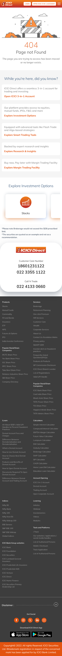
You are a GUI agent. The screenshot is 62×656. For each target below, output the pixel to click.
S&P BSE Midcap (9, 532)
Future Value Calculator (43, 436)
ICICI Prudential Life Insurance (14, 565)
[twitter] (30, 620)
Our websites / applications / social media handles (45, 537)
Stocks (5, 306)
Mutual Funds (8, 310)
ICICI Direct (6, 576)
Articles (36, 505)
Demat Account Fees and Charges (12, 434)
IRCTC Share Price (9, 355)
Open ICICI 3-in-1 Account (19, 96)
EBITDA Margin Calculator (44, 432)
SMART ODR (38, 345)
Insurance (6, 322)
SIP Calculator (39, 459)
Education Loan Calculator (44, 471)
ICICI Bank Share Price (42, 390)
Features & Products (41, 361)
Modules (36, 520)
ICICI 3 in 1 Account (41, 482)
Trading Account (40, 490)
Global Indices (8, 536)
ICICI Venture (7, 573)
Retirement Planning (41, 310)
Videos (36, 517)
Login (27, 4)
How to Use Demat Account (14, 452)
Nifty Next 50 (7, 517)
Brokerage (37, 306)
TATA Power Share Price (43, 402)
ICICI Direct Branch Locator (44, 369)
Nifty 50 (5, 505)
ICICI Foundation (9, 551)
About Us (37, 333)
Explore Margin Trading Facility (22, 167)
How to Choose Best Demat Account (13, 457)
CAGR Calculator (40, 463)
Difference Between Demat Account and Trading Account (14, 479)
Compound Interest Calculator (45, 428)
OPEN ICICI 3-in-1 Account (44, 4)
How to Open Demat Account (14, 468)
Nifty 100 (6, 513)
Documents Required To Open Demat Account (14, 473)
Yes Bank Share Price (11, 358)
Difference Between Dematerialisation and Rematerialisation (11, 441)
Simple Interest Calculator (44, 425)
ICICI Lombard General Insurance (11, 560)
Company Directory (10, 382)
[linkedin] (37, 620)
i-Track (36, 532)
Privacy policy (39, 341)
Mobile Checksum (40, 546)
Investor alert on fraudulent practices (44, 350)
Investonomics (39, 513)
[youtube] (44, 620)
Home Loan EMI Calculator (44, 467)
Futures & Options (9, 333)
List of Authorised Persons (44, 542)
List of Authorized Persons (44, 553)
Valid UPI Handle (40, 377)
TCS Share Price (39, 406)
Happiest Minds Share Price (44, 410)
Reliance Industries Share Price (15, 374)
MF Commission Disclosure (44, 365)
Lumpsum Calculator (42, 440)
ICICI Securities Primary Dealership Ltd (12, 585)
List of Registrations (41, 373)
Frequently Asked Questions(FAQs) (40, 356)
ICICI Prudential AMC (11, 569)
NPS (4, 329)
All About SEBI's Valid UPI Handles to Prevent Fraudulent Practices (15, 427)
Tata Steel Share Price (11, 370)
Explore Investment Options (20, 115)
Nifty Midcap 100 (9, 520)
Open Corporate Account (43, 494)
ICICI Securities (8, 555)
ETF (3, 325)
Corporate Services (41, 329)
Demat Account (39, 486)
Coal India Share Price (42, 394)
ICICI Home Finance (10, 580)
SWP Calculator (39, 456)
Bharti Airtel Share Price (43, 398)
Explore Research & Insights (20, 151)
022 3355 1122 (31, 272)
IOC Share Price (8, 362)
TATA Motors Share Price (43, 413)
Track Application (40, 549)
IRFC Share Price (9, 366)
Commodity (7, 314)
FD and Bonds (8, 318)
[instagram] (23, 620)
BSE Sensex (7, 524)
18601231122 (31, 265)
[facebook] (16, 620)
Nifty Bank (6, 509)
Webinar (36, 509)
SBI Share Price (8, 378)
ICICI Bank (6, 547)
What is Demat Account (12, 448)
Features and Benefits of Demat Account (12, 463)
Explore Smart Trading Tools (20, 134)
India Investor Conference (12, 341)
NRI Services (38, 318)
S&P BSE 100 (7, 528)
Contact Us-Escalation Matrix (45, 337)
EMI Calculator (39, 444)
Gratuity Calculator (41, 448)
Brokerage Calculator (42, 452)
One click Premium (41, 314)
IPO (3, 337)
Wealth (36, 325)
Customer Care (39, 322)
